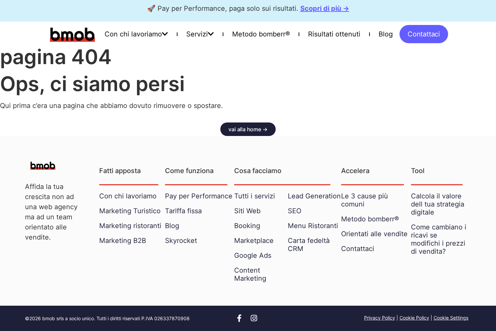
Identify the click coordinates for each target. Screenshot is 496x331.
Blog (386, 34)
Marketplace (254, 241)
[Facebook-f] (239, 318)
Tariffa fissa (183, 211)
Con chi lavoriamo (133, 34)
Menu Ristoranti (313, 226)
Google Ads (252, 255)
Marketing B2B (122, 241)
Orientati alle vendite (374, 234)
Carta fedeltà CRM (309, 245)
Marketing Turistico (130, 211)
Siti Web (247, 211)
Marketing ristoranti (130, 226)
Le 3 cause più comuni (364, 200)
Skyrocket (181, 241)
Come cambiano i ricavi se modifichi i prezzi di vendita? (438, 239)
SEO (294, 211)
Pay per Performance (198, 196)
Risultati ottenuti (334, 34)
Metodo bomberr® (261, 34)
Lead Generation (314, 196)
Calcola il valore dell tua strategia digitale (437, 204)
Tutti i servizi (254, 196)
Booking (247, 226)
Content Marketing (250, 274)
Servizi (197, 34)
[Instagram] (254, 318)
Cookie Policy (414, 318)
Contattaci (357, 249)
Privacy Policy (379, 318)
